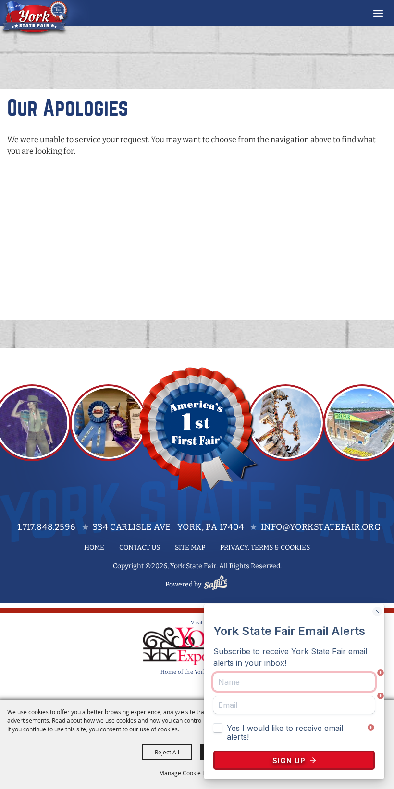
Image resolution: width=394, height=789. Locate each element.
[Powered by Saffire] (217, 584)
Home (94, 547)
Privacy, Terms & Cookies (265, 547)
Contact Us (139, 547)
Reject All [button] (167, 752)
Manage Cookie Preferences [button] (197, 773)
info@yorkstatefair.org (321, 527)
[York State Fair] (45, 18)
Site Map (190, 547)
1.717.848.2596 (46, 527)
